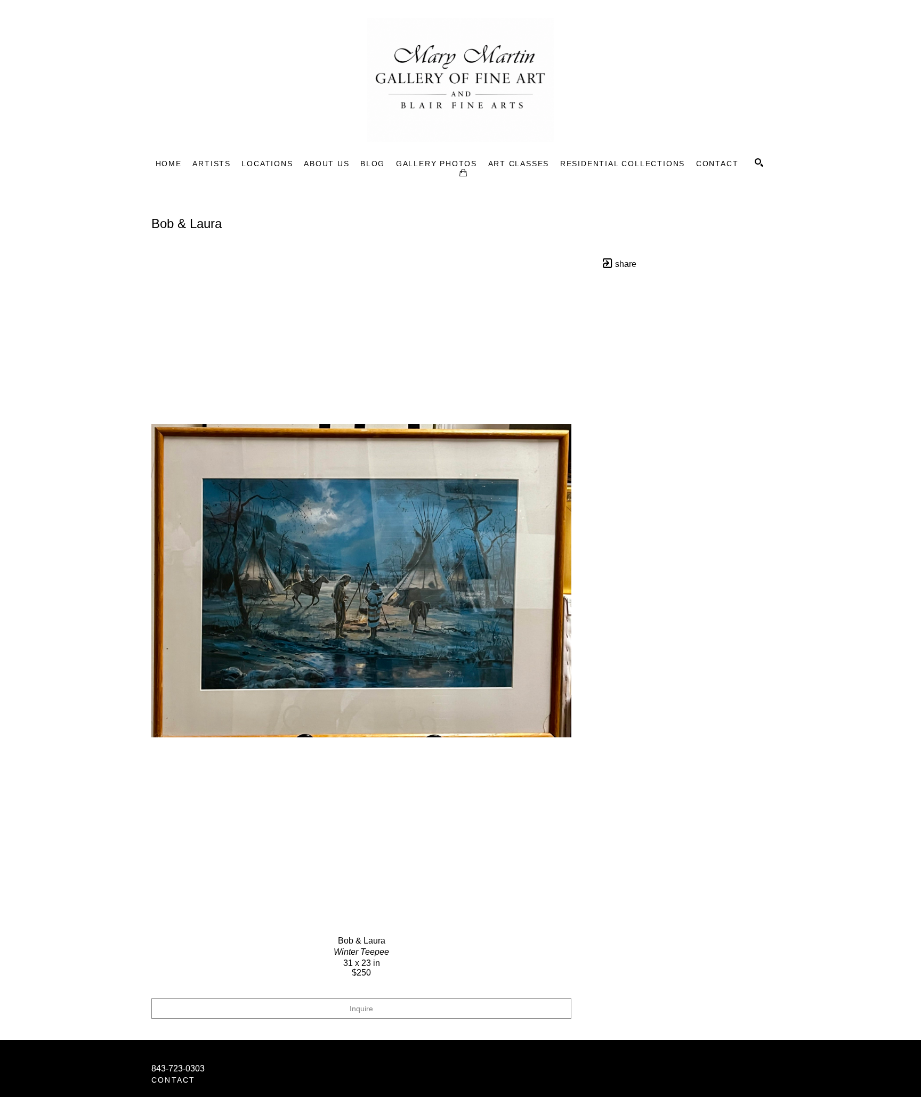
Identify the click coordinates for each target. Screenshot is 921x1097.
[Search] (759, 162)
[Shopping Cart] (463, 172)
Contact (173, 1080)
